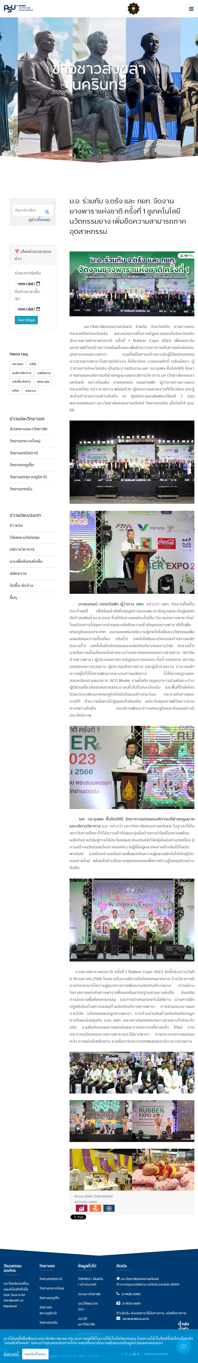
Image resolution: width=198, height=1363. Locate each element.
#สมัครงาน (44, 373)
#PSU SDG (43, 382)
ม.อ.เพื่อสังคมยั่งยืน (26, 561)
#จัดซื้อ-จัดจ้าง (21, 382)
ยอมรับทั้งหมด (35, 1354)
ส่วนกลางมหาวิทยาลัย (28, 429)
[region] (99, 1346)
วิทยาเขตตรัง (21, 489)
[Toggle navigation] (190, 8)
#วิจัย (32, 364)
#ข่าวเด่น (17, 364)
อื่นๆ (13, 598)
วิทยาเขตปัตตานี (24, 453)
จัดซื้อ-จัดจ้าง (21, 585)
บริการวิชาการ (22, 549)
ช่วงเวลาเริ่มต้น (28, 273)
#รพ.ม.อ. (31, 390)
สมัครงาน (18, 573)
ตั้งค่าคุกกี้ (11, 1354)
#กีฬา (15, 390)
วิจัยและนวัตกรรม (24, 537)
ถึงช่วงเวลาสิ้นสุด (27, 295)
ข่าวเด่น (16, 525)
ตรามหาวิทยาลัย (89, 1294)
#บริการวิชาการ (21, 373)
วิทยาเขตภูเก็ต (22, 465)
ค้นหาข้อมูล (26, 320)
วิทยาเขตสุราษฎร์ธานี (28, 477)
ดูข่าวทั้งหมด (39, 220)
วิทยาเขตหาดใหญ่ (25, 441)
